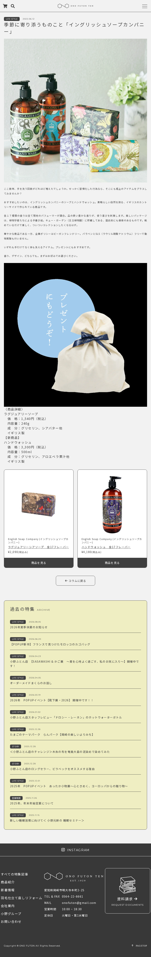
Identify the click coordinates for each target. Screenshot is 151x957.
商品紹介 (8, 882)
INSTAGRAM (77, 850)
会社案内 (8, 906)
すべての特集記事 (14, 874)
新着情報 (8, 890)
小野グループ (11, 914)
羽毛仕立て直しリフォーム (21, 898)
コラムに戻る (77, 581)
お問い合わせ (11, 921)
